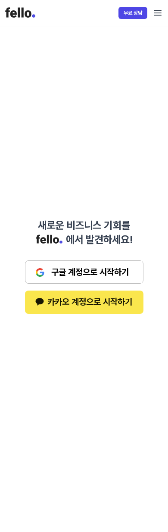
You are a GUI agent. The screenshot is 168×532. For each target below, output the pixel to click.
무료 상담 (133, 13)
